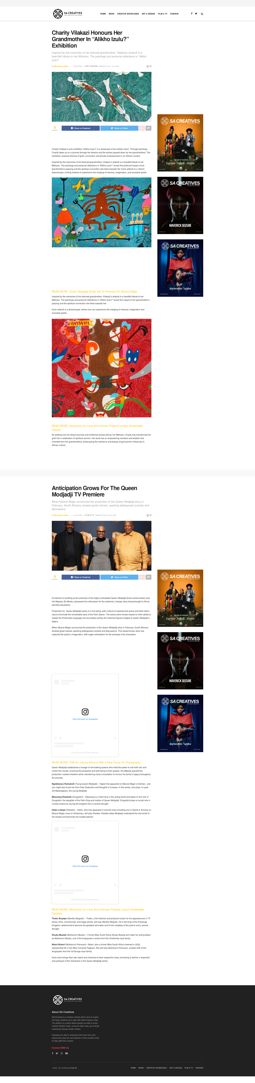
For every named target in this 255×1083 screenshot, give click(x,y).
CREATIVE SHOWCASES (128, 13)
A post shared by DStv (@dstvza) (85, 752)
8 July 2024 (77, 66)
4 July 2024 (77, 515)
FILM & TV (162, 13)
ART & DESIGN (148, 13)
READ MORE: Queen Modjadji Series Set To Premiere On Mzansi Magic (95, 291)
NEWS (111, 13)
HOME (103, 13)
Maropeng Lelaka (61, 66)
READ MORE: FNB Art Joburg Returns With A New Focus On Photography (96, 762)
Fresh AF (73, 1068)
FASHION (174, 13)
